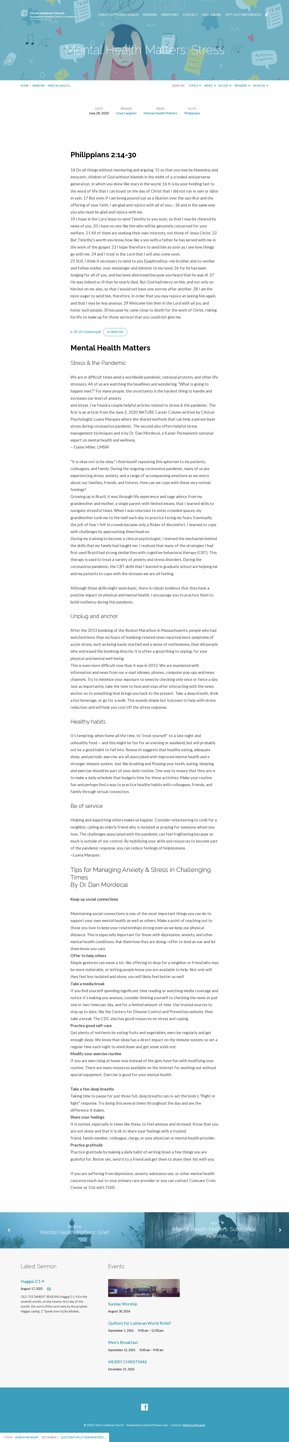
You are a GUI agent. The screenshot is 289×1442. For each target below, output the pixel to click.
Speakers (240, 85)
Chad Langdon (126, 113)
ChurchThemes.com (155, 1425)
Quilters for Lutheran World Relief (139, 1323)
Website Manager (194, 1425)
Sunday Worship (122, 1303)
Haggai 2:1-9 (32, 1281)
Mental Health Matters (160, 113)
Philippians (192, 113)
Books (223, 85)
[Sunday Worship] (144, 1294)
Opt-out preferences (243, 14)
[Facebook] (144, 1407)
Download (115, 332)
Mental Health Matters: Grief (74, 1232)
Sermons (150, 14)
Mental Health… (59, 85)
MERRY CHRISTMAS (127, 1361)
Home (25, 85)
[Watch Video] (49, 1289)
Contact (190, 14)
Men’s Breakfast (123, 1342)
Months (259, 85)
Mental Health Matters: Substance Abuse (214, 1232)
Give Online (211, 14)
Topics (193, 85)
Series (208, 85)
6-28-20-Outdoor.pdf (85, 332)
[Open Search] (266, 14)
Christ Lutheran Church (118, 14)
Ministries (169, 14)
